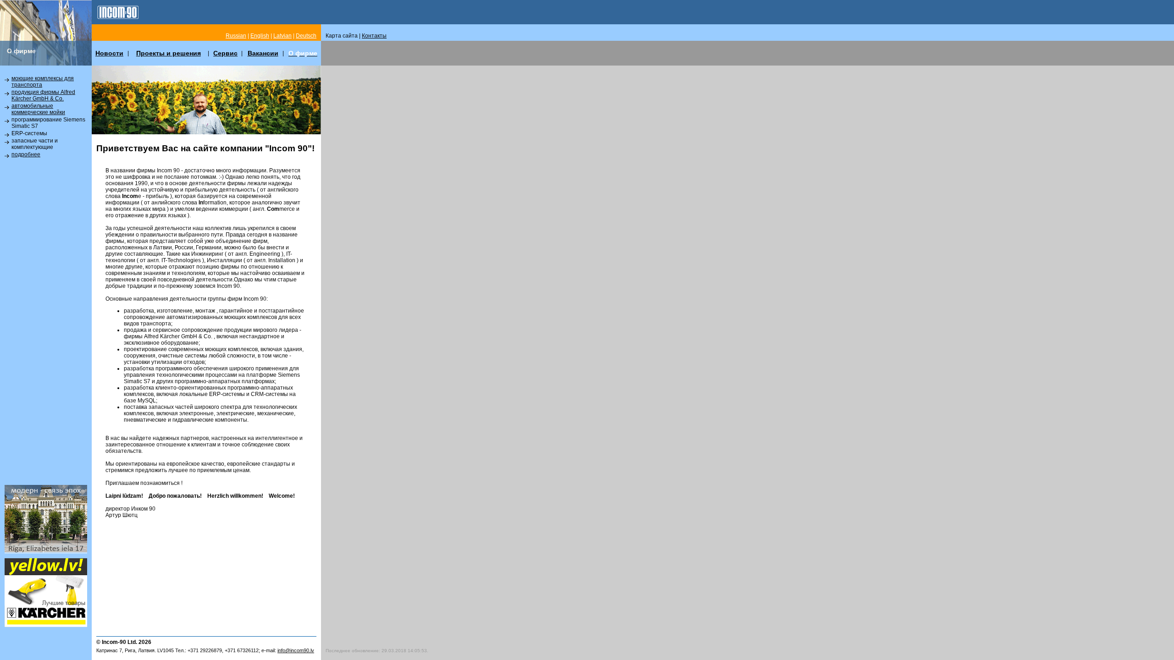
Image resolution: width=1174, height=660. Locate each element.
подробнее (25, 154)
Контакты (374, 36)
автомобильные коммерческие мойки (38, 109)
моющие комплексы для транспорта (42, 81)
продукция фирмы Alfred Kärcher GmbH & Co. (43, 95)
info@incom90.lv (295, 650)
